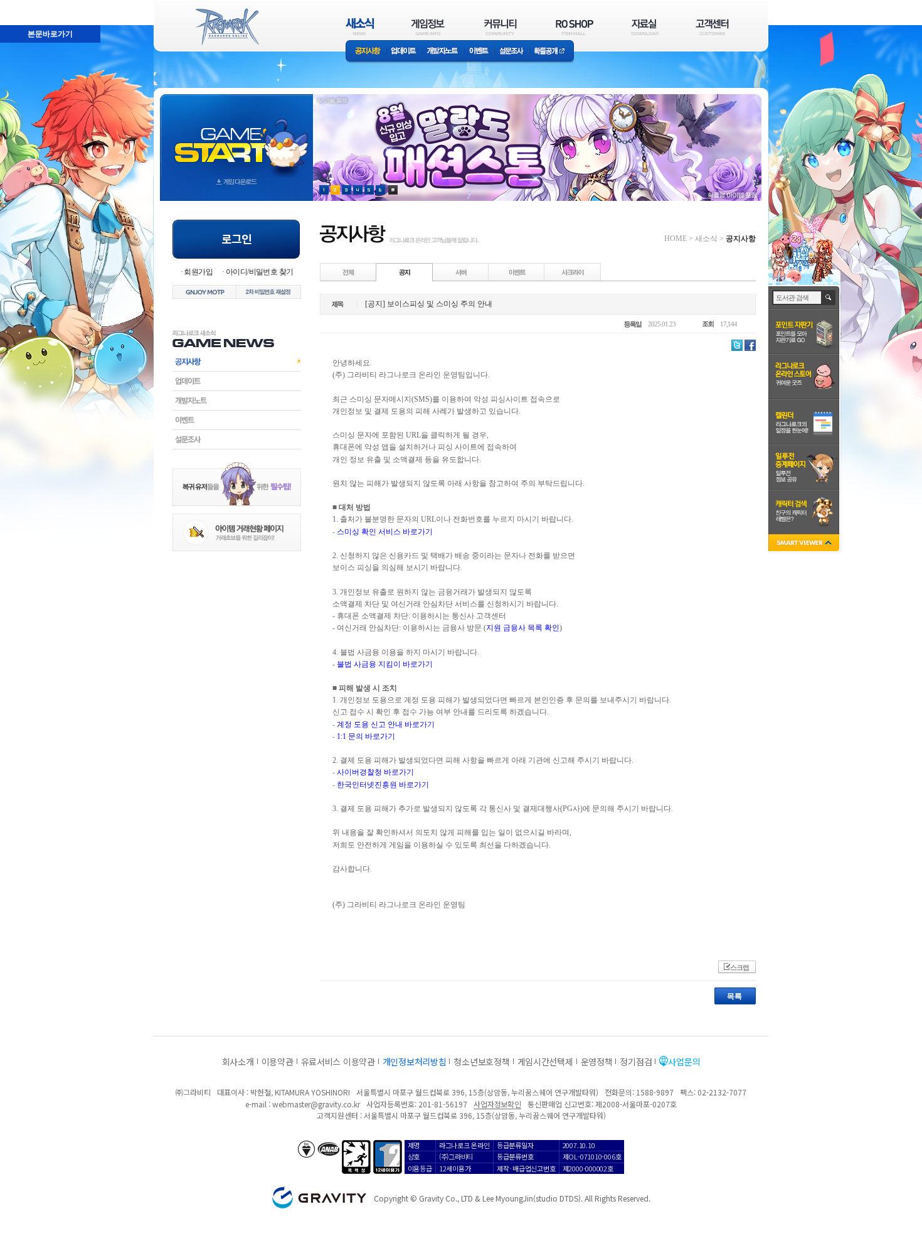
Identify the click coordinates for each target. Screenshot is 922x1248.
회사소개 (238, 1061)
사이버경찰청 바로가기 (375, 772)
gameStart (236, 136)
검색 (828, 297)
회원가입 (198, 271)
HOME (675, 238)
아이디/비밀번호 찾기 (259, 271)
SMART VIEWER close (805, 544)
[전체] (349, 272)
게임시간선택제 (545, 1061)
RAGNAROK (226, 27)
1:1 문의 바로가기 (366, 736)
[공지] (404, 272)
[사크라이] (572, 272)
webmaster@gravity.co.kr (316, 1104)
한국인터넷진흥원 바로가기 (383, 784)
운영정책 (597, 1061)
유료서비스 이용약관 (338, 1061)
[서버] (461, 272)
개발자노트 (442, 51)
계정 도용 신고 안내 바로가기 (386, 724)
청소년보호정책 (481, 1061)
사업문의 (684, 1061)
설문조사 (511, 51)
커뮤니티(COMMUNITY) (500, 26)
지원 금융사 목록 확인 (522, 627)
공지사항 (366, 51)
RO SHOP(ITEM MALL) (574, 26)
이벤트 (479, 51)
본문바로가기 (22, 5)
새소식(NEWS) (360, 26)
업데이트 (403, 51)
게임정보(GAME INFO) (428, 26)
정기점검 (636, 1061)
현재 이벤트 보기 (393, 190)
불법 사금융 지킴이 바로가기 (385, 664)
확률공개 (551, 51)
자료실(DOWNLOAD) (644, 26)
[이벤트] (517, 272)
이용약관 (278, 1061)
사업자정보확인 (497, 1104)
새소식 (706, 238)
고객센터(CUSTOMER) (712, 26)
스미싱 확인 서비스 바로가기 (385, 531)
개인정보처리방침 (415, 1061)
